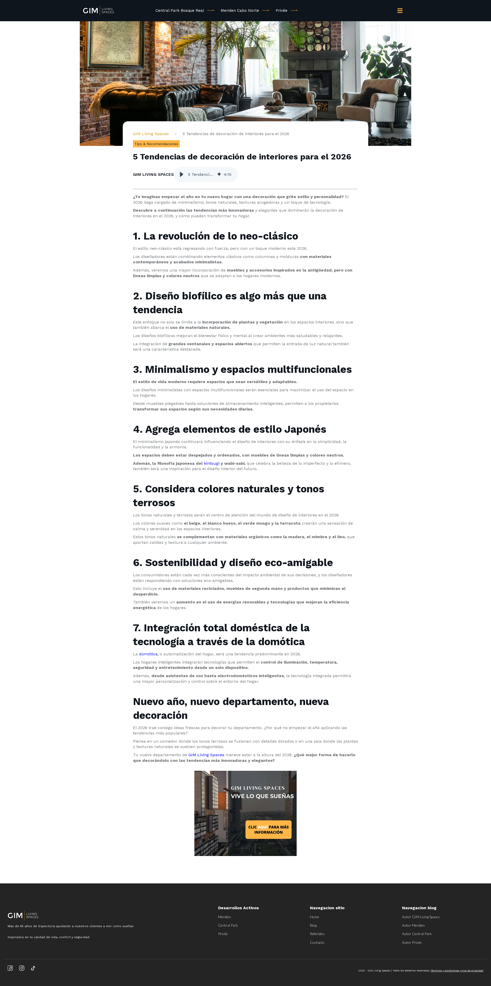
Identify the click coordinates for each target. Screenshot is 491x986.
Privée (281, 10)
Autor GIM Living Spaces (421, 917)
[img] (219, 174)
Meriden (224, 917)
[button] (181, 174)
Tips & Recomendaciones (156, 144)
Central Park (228, 925)
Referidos (317, 933)
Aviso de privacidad (471, 970)
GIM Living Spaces (153, 133)
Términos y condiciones (445, 970)
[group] (206, 174)
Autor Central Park (417, 933)
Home (314, 917)
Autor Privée (412, 942)
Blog (313, 925)
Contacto (317, 942)
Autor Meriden (413, 925)
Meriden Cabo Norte (240, 10)
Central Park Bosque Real (179, 10)
